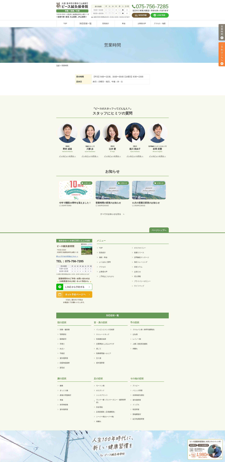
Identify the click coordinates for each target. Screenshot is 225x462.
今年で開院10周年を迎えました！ (75, 203)
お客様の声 (103, 272)
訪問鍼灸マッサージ (141, 257)
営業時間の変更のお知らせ (108, 203)
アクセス (102, 267)
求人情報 (137, 276)
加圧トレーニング (140, 262)
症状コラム (138, 267)
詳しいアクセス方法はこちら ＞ (67, 256)
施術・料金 (103, 257)
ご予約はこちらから (106, 276)
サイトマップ (139, 286)
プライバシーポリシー (142, 281)
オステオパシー (140, 248)
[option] (67, 140)
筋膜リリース (139, 252)
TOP (58, 65)
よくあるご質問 (105, 262)
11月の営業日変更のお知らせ (146, 203)
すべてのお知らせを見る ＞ (112, 214)
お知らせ (137, 272)
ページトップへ (159, 230)
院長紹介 (102, 252)
